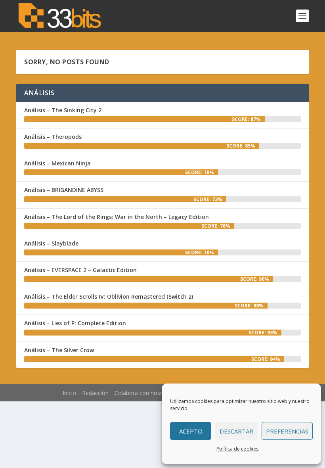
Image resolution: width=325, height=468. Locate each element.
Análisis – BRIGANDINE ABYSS (63, 190)
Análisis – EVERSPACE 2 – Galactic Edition (80, 270)
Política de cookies (237, 448)
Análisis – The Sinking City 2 (62, 110)
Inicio (69, 393)
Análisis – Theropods (53, 136)
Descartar (236, 431)
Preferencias (287, 431)
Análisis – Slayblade (51, 243)
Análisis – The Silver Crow (59, 350)
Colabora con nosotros (144, 393)
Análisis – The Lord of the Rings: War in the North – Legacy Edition (116, 217)
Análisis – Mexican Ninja (57, 163)
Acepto (191, 431)
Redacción (95, 393)
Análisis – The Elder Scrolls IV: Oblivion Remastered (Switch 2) (108, 296)
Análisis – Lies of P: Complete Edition (75, 323)
